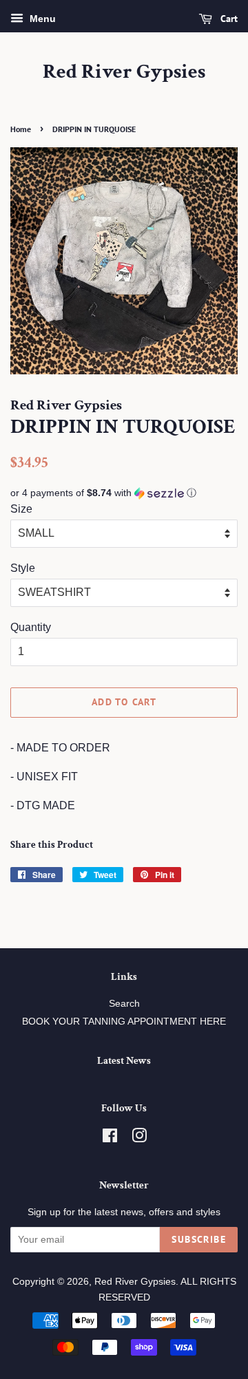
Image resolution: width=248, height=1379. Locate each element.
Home (20, 129)
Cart (228, 18)
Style (22, 568)
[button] (124, 493)
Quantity (30, 627)
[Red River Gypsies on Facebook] (110, 1138)
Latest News (124, 1060)
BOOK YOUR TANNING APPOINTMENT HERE (124, 1021)
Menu (41, 18)
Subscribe (199, 1239)
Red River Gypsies (124, 72)
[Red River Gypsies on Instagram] (139, 1138)
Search (124, 1003)
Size (21, 509)
